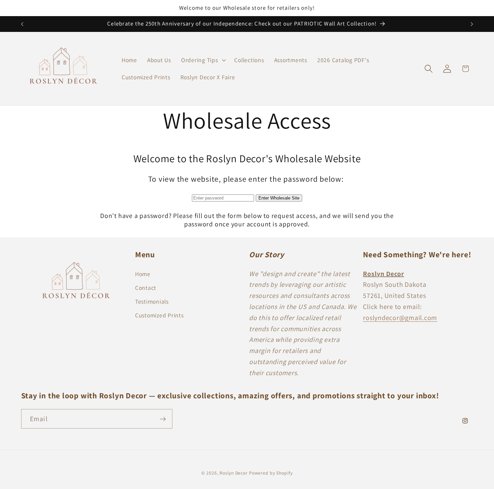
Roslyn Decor (233, 473)
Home (143, 273)
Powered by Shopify (271, 473)
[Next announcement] (471, 24)
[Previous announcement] (22, 24)
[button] (203, 60)
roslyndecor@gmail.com (400, 317)
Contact (145, 287)
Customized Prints (159, 315)
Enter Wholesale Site (278, 198)
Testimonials (152, 301)
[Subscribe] (163, 419)
